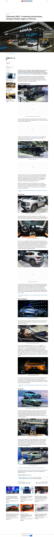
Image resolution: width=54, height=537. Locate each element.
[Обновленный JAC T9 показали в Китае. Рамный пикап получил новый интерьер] (27, 490)
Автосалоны (8, 14)
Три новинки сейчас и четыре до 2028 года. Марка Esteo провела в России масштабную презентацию (41, 497)
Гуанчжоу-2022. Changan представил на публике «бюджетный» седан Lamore (32, 467)
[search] (47, 1)
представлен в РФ (36, 345)
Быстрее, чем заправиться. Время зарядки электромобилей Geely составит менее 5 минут (41, 515)
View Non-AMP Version (29, 533)
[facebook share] (6, 58)
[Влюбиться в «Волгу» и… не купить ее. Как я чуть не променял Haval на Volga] (10, 76)
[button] (33, 93)
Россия (7, 494)
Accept (31, 535)
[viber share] (6, 59)
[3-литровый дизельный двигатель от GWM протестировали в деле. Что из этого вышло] (10, 85)
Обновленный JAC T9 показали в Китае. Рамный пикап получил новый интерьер (26, 497)
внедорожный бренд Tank (36, 136)
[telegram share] (14, 58)
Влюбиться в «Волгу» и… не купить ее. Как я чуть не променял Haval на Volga (10, 80)
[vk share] (11, 58)
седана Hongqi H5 (42, 414)
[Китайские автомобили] (27, 1)
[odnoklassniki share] (12, 58)
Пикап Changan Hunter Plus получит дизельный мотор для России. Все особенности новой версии (12, 515)
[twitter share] (8, 58)
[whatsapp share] (9, 58)
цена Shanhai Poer (30, 174)
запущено (38, 183)
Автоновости (22, 494)
